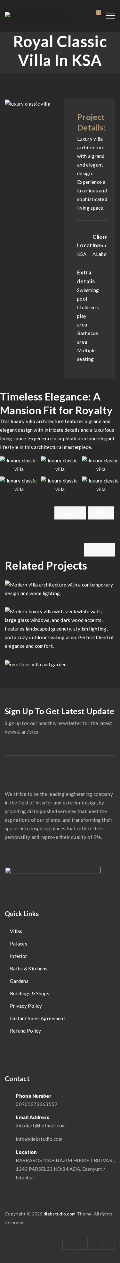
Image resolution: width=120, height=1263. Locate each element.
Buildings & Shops (29, 993)
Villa (101, 513)
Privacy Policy (26, 1006)
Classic (70, 513)
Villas (16, 931)
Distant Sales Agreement (37, 1018)
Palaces (18, 943)
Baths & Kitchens (29, 968)
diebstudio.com (60, 1213)
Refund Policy (25, 1031)
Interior (18, 956)
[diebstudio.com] (36, 16)
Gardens (19, 981)
